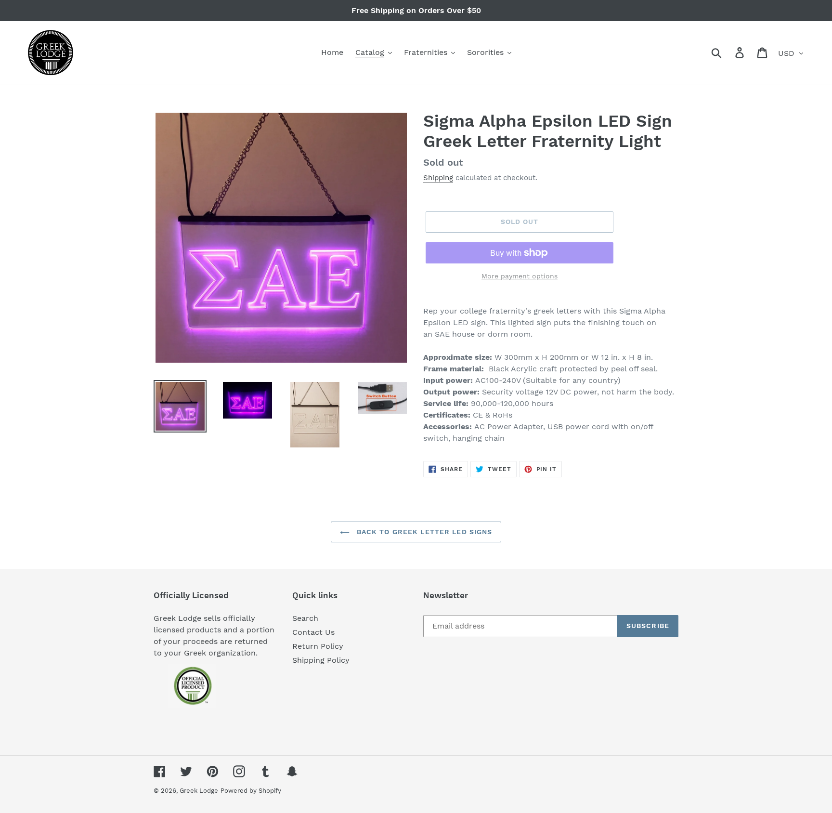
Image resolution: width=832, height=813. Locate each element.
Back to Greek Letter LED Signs (423, 532)
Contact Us (313, 632)
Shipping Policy (321, 660)
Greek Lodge (199, 790)
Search (305, 618)
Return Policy (317, 646)
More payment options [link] (519, 276)
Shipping (438, 177)
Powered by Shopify (251, 790)
